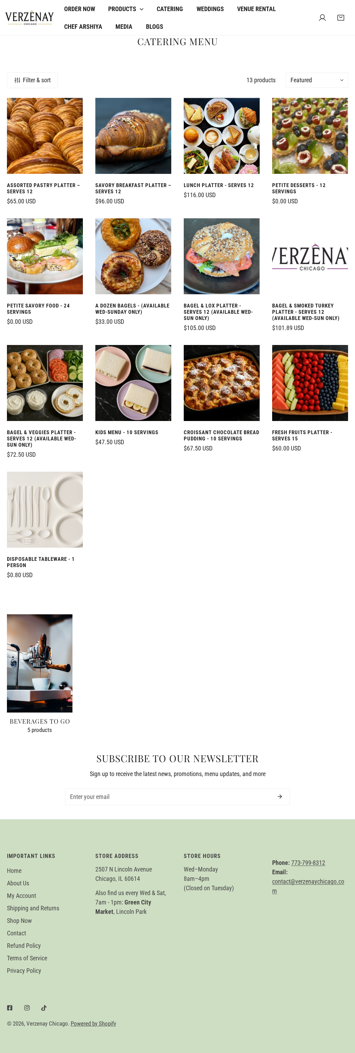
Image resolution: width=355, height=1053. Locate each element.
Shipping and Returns (33, 908)
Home (14, 870)
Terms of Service (27, 958)
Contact (16, 933)
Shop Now (19, 920)
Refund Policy (24, 945)
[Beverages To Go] (39, 663)
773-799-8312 (308, 862)
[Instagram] (27, 1007)
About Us (18, 883)
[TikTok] (44, 1007)
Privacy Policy (24, 970)
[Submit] (279, 797)
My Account (21, 895)
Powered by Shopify (93, 1023)
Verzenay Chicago (47, 1023)
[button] (340, 18)
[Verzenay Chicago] (29, 17)
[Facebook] (9, 1007)
